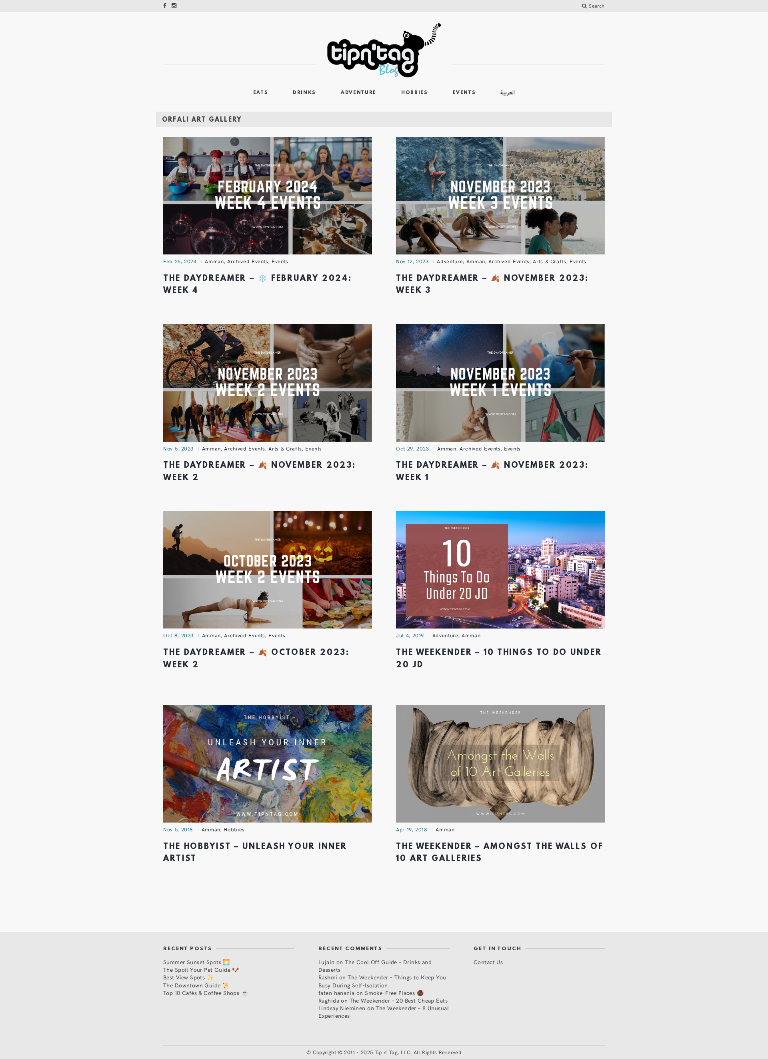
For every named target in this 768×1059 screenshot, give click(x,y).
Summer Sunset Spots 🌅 (196, 962)
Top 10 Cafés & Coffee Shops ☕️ (205, 993)
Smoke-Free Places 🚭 (394, 993)
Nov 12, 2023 (412, 261)
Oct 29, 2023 (412, 448)
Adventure (358, 93)
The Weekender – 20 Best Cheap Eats (399, 1000)
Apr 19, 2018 (412, 829)
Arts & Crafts (549, 261)
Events (464, 93)
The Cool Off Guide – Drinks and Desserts (375, 965)
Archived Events (247, 261)
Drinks (304, 93)
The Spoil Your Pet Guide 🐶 (201, 969)
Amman (214, 261)
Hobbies (414, 93)
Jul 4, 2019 (410, 635)
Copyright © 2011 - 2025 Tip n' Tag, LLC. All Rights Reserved (387, 1052)
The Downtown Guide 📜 (196, 985)
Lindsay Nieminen (342, 1008)
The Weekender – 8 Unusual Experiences (383, 1011)
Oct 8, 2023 (178, 635)
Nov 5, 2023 (178, 448)
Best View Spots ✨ (188, 977)
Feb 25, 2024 (180, 261)
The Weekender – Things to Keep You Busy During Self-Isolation (382, 981)
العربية (507, 92)
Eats (260, 93)
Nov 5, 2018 (178, 829)
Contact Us (488, 962)
